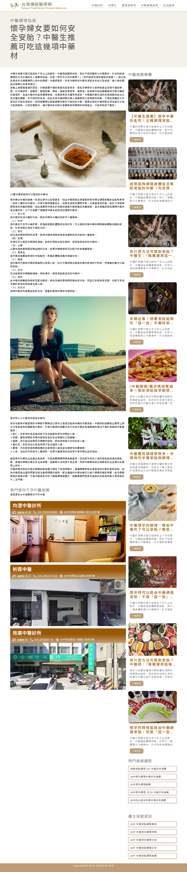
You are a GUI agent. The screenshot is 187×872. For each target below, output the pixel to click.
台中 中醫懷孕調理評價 (143, 832)
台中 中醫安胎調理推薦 (143, 855)
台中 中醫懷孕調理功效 (143, 840)
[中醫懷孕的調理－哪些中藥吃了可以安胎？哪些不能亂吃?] (152, 519)
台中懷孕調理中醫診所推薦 (145, 776)
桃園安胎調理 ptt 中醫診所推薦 (148, 768)
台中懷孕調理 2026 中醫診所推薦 (149, 792)
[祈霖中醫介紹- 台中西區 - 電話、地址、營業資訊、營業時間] (68, 595)
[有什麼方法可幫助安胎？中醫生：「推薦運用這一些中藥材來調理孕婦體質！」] (152, 247)
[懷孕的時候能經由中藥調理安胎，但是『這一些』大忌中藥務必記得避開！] (152, 723)
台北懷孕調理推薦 (140, 784)
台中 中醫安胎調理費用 (143, 824)
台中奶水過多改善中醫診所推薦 (148, 800)
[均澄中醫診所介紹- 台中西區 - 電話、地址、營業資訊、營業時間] (68, 531)
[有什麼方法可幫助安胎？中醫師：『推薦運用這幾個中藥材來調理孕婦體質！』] (152, 656)
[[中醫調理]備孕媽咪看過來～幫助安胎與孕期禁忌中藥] (152, 382)
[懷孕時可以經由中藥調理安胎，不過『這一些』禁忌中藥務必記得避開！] (152, 588)
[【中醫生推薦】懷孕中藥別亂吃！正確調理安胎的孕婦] (152, 112)
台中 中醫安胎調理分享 (143, 847)
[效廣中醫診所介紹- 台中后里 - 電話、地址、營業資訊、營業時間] (68, 659)
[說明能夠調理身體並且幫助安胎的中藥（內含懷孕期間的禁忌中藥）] (152, 179)
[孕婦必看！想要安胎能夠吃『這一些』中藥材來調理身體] (152, 314)
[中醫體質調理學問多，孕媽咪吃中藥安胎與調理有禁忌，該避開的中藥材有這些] (152, 449)
